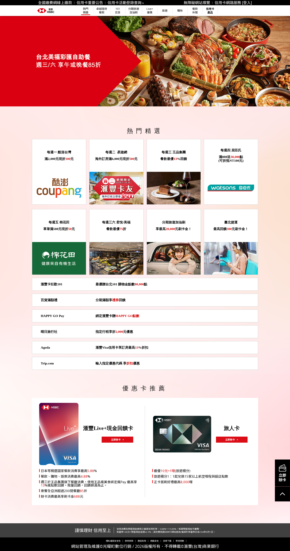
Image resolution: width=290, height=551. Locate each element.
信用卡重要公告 (90, 2)
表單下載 (167, 541)
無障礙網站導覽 (197, 2)
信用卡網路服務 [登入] (233, 2)
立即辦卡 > (117, 439)
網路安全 (154, 541)
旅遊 (165, 10)
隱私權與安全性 (113, 541)
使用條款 (129, 541)
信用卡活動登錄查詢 (125, 2)
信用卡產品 (210, 10)
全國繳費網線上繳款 (55, 2)
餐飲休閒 (195, 10)
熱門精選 (85, 10)
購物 (180, 10)
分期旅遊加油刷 (133, 10)
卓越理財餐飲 (101, 10)
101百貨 (117, 10)
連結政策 (142, 541)
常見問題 (180, 541)
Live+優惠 (149, 10)
